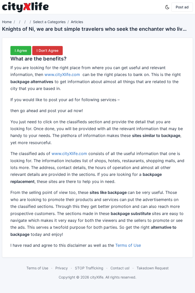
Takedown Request (153, 268)
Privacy (61, 268)
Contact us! (119, 268)
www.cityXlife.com (62, 74)
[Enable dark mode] (167, 7)
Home (7, 22)
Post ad (182, 7)
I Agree (21, 50)
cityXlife (96, 277)
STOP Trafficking (89, 268)
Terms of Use (128, 245)
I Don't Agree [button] (47, 50)
